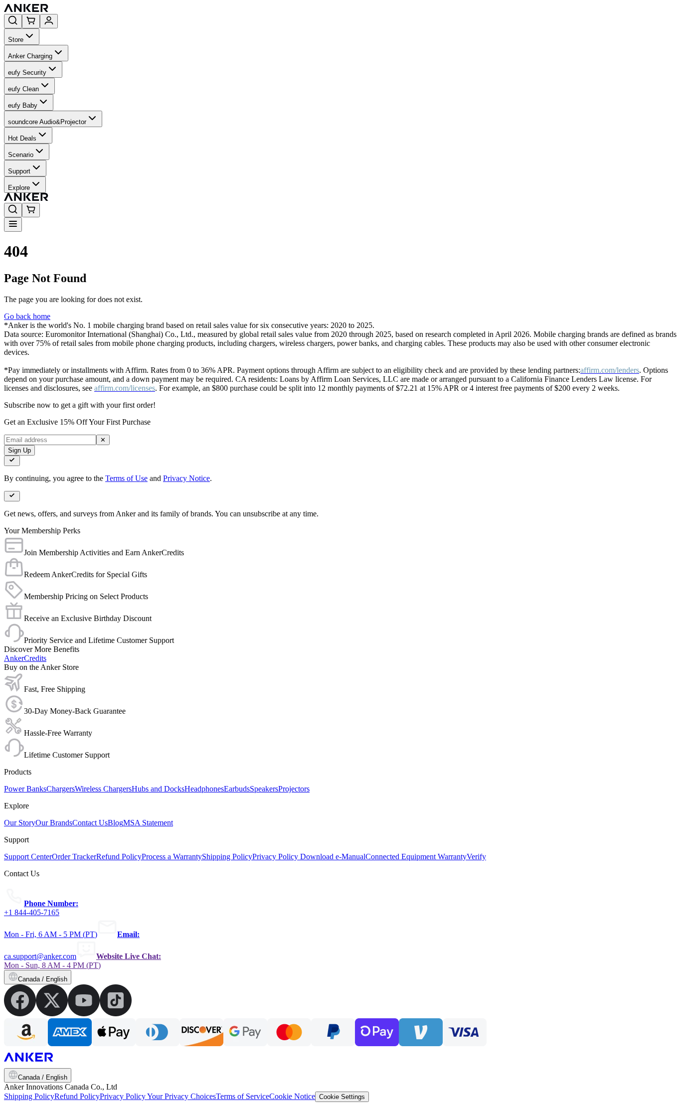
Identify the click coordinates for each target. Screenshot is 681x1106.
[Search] (13, 21)
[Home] (99, 9)
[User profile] (49, 21)
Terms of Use (126, 478)
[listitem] (20, 1013)
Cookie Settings (342, 1097)
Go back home (27, 316)
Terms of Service (242, 1096)
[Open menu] (13, 224)
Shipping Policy (29, 1096)
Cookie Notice (292, 1096)
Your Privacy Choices (181, 1096)
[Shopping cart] (31, 21)
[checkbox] (12, 461)
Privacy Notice (186, 478)
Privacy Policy (123, 1096)
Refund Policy (77, 1096)
